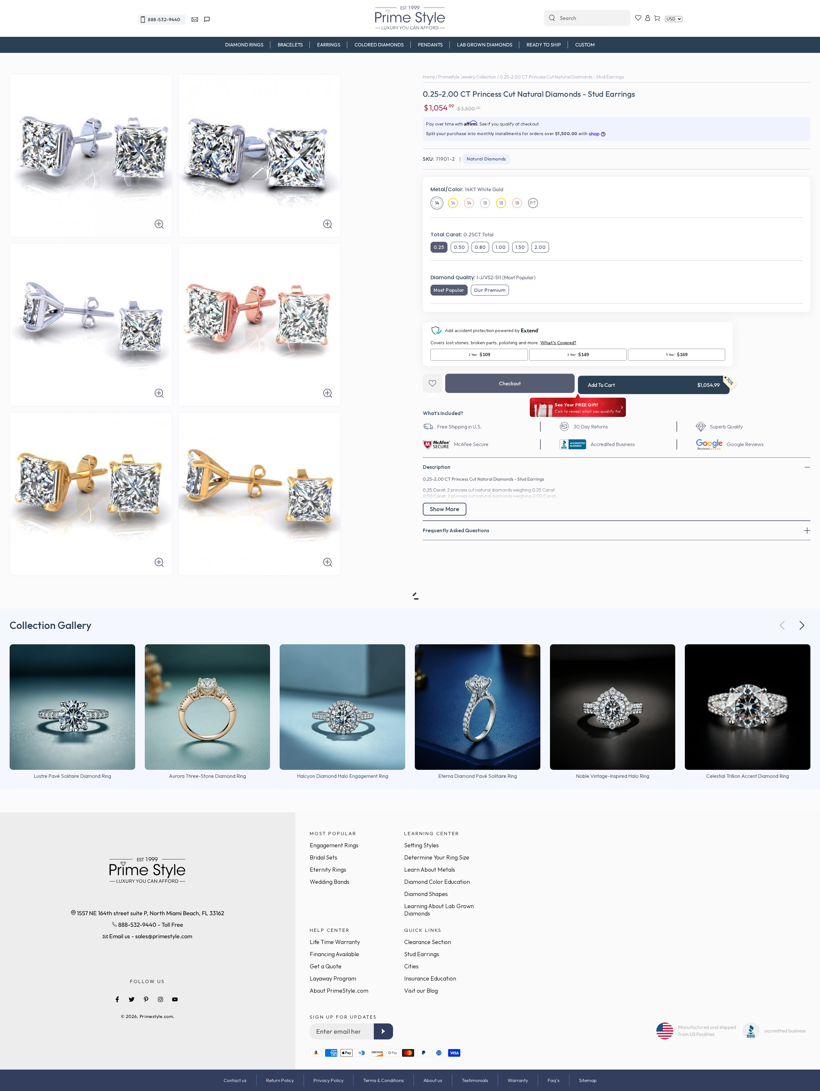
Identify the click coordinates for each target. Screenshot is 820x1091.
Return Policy (280, 1080)
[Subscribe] (383, 1031)
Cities (411, 966)
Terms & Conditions (383, 1080)
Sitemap (588, 1080)
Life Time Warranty (335, 942)
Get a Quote (325, 966)
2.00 (540, 247)
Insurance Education (430, 978)
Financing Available (334, 954)
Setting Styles (421, 845)
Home (429, 77)
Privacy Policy (329, 1080)
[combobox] (580, 18)
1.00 (501, 247)
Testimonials (475, 1080)
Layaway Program (333, 978)
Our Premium (490, 290)
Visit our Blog (421, 990)
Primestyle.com (156, 1016)
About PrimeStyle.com (339, 990)
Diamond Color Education (437, 881)
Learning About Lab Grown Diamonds (439, 909)
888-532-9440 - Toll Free (150, 924)
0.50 (459, 247)
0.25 (439, 247)
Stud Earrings (421, 954)
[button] (802, 625)
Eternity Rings (328, 869)
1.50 (520, 247)
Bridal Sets (323, 857)
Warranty (518, 1080)
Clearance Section (427, 942)
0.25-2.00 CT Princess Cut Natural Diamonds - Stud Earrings (562, 77)
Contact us (235, 1080)
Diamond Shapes (426, 894)
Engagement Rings (334, 845)
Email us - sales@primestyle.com (150, 936)
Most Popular (449, 290)
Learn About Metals (429, 869)
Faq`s (554, 1080)
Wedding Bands (329, 881)
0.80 (480, 247)
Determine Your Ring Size (436, 857)
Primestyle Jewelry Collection (467, 77)
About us (432, 1080)
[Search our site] (552, 18)
